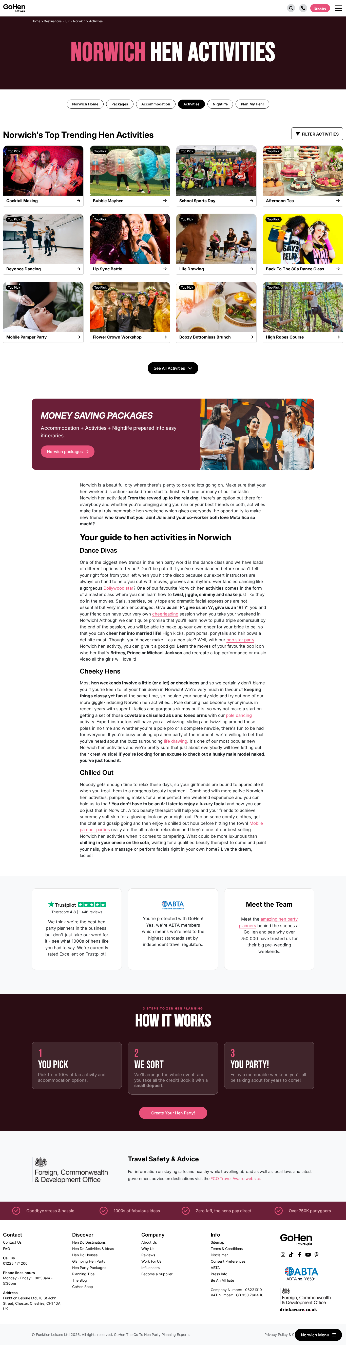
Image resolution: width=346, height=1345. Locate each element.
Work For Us (151, 1261)
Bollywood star (118, 588)
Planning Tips (83, 1274)
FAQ (6, 1248)
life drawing (175, 741)
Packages (119, 104)
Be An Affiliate (222, 1280)
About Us (149, 1242)
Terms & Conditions (227, 1248)
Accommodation (155, 104)
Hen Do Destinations (89, 1242)
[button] (291, 8)
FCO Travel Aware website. (235, 1178)
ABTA (215, 1267)
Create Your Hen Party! (173, 1112)
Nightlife (220, 104)
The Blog (79, 1280)
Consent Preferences (228, 1261)
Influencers (150, 1267)
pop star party (240, 639)
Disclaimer (219, 1255)
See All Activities (170, 368)
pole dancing (239, 715)
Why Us (147, 1248)
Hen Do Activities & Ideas (93, 1248)
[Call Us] (303, 8)
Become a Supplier (156, 1274)
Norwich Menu (315, 1334)
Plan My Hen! (252, 104)
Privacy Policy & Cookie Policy (289, 1334)
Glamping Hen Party (88, 1261)
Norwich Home (85, 104)
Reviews (148, 1255)
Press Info (219, 1274)
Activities (191, 104)
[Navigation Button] (338, 8)
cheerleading (165, 614)
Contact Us (12, 1242)
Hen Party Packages (89, 1267)
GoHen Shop (82, 1286)
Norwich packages (65, 451)
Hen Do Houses (85, 1255)
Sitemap (217, 1242)
